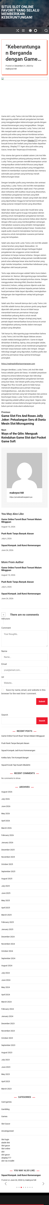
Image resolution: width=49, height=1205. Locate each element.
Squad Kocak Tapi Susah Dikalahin (15, 765)
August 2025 (6, 879)
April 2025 (5, 908)
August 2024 (6, 965)
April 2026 (5, 821)
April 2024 (5, 995)
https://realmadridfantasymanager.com (18, 364)
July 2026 (5, 799)
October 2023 (7, 1038)
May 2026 (5, 813)
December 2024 (8, 937)
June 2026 (5, 806)
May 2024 (5, 987)
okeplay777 (6, 1158)
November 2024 (8, 944)
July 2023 (5, 1060)
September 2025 (8, 871)
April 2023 (5, 1081)
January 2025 (7, 929)
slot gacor (5, 1155)
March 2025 (6, 915)
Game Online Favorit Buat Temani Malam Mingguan (21, 520)
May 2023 (5, 1074)
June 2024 (5, 980)
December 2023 (8, 1023)
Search (4, 715)
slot (2, 1152)
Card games (6, 1102)
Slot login (5, 1139)
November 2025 (8, 857)
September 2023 (8, 1045)
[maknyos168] (24, 470)
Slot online (5, 1148)
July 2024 (5, 973)
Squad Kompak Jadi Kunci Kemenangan (21, 545)
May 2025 (5, 900)
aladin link (5, 1143)
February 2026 (7, 835)
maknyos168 (11, 69)
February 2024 (7, 1009)
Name (4, 651)
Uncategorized (7, 1131)
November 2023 (8, 1031)
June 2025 (5, 893)
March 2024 (6, 1002)
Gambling (5, 1109)
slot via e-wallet (7, 1161)
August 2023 (6, 1052)
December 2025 (8, 850)
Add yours (5, 619)
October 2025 (7, 864)
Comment (6, 628)
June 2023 (5, 1067)
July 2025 (5, 886)
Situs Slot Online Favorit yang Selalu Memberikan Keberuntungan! (20, 12)
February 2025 (7, 922)
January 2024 (7, 1016)
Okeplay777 (32, 140)
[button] (5, 1183)
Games (4, 1116)
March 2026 (6, 828)
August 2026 (6, 792)
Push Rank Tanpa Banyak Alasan (17, 533)
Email (4, 664)
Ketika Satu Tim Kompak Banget (15, 758)
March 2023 (6, 1089)
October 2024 (7, 951)
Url (2, 677)
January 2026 (7, 842)
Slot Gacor (5, 1124)
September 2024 (8, 958)
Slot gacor (5, 1145)
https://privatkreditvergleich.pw (21, 497)
